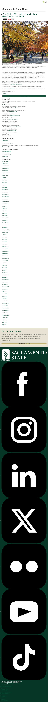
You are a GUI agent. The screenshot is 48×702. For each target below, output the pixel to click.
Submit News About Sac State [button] (24, 343)
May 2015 (4, 324)
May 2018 (4, 239)
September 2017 (5, 258)
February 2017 (5, 275)
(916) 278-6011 (13, 683)
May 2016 (4, 296)
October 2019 (5, 199)
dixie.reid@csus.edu (13, 119)
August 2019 (5, 203)
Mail (13, 19)
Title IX (3, 695)
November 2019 (5, 196)
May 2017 (4, 267)
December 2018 (5, 222)
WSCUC (3, 699)
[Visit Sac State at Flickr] (24, 566)
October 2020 (5, 170)
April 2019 (4, 213)
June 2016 (4, 293)
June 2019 (4, 208)
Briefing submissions (6, 151)
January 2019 (5, 220)
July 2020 (4, 177)
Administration (5, 140)
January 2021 (5, 163)
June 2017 (4, 265)
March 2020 (4, 187)
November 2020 (5, 168)
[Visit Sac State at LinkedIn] (24, 475)
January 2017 (5, 277)
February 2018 (5, 246)
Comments (4, 696)
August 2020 (5, 175)
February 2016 (5, 303)
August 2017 (5, 260)
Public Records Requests (7, 143)
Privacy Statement (5, 693)
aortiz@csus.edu (12, 130)
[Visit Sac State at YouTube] (24, 611)
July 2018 (4, 234)
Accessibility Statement (6, 692)
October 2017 (5, 256)
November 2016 (5, 282)
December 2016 (5, 279)
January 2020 (5, 192)
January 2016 (5, 305)
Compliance (4, 687)
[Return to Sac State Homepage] (25, 355)
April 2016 (4, 298)
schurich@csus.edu (13, 123)
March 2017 (4, 272)
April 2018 (4, 241)
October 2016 (5, 284)
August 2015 (5, 317)
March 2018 (4, 244)
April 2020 (4, 184)
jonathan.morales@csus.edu (15, 126)
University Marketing (6, 154)
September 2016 (5, 286)
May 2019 (4, 211)
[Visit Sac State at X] (24, 520)
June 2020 (4, 180)
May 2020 (4, 182)
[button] (24, 96)
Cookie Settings (5, 700)
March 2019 (4, 215)
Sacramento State (8, 2)
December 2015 (5, 308)
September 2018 (5, 229)
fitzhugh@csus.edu (13, 111)
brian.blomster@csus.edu (14, 107)
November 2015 (5, 310)
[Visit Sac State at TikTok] (24, 657)
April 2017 (4, 270)
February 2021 (5, 161)
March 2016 (4, 301)
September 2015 (5, 315)
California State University (7, 686)
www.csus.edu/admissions (9, 88)
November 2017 (5, 253)
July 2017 (4, 263)
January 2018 (5, 248)
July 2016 (4, 291)
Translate (4, 697)
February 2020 (5, 189)
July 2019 (4, 206)
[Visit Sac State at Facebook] (24, 384)
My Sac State (43, 2)
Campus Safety (5, 689)
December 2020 (5, 166)
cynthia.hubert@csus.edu (14, 115)
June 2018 (4, 237)
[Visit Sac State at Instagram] (24, 429)
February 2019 (5, 218)
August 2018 (5, 232)
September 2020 (5, 173)
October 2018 (5, 227)
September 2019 (5, 201)
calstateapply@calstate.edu (16, 84)
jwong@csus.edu (6, 104)
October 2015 (5, 312)
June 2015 (4, 322)
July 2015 (4, 320)
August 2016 (5, 289)
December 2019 (5, 194)
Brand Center (5, 156)
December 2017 (5, 251)
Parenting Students (6, 690)
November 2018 (5, 225)
